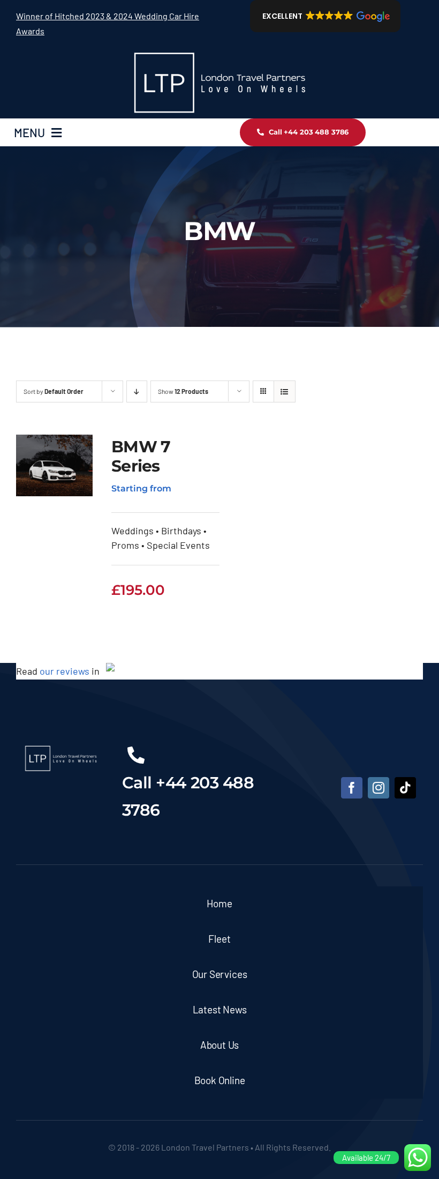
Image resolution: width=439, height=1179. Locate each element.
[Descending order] (136, 391)
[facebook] (351, 788)
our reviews (64, 671)
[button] (325, 16)
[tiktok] (405, 788)
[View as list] (284, 391)
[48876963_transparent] (219, 51)
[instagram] (378, 788)
